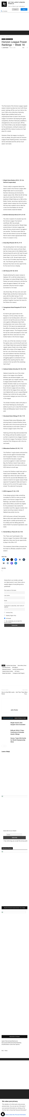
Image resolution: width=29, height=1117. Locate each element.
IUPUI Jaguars (15, 667)
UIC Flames (17, 671)
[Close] (27, 1100)
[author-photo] (14, 707)
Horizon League (9, 39)
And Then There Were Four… (21, 693)
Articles (8, 36)
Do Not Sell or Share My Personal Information (14, 1114)
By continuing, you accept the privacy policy (13, 621)
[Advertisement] (14, 15)
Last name (7, 595)
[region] (14, 1108)
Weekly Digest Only (11, 615)
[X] (7, 51)
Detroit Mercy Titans (22, 665)
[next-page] (5, 746)
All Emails (8, 618)
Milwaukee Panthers (6, 669)
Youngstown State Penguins (18, 673)
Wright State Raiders (6, 673)
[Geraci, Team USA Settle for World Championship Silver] (6, 740)
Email (5, 600)
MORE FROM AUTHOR (20, 718)
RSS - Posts (4, 1050)
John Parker (5, 47)
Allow (24, 9)
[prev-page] (3, 746)
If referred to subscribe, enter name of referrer (14, 606)
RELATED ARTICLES (8, 718)
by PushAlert (4, 11)
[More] (18, 51)
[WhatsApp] (14, 51)
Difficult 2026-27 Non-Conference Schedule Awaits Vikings (17, 732)
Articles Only (9, 612)
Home (3, 36)
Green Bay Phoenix (6, 667)
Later (15, 9)
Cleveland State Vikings (11, 665)
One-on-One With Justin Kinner (8, 693)
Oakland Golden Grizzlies (7, 671)
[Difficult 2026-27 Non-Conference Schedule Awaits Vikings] (6, 732)
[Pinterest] (10, 51)
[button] (2, 33)
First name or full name (10, 590)
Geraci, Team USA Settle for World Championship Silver (18, 740)
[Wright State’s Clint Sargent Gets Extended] (6, 724)
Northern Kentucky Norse (18, 669)
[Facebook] (3, 51)
